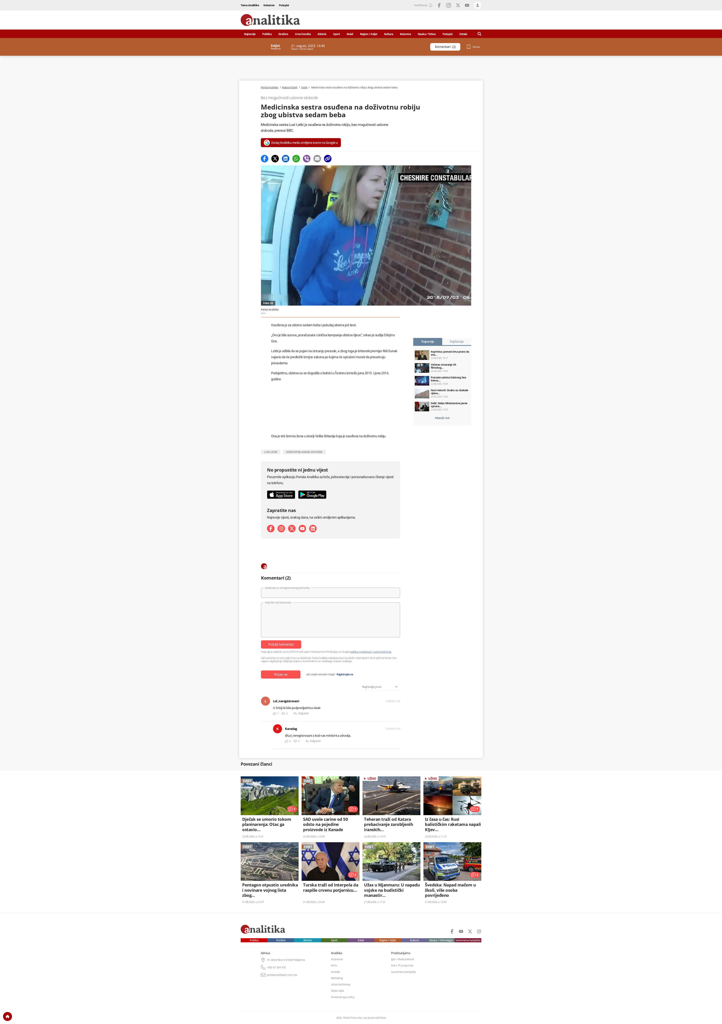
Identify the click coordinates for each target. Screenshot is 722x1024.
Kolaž (350, 34)
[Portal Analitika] (270, 20)
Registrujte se (345, 674)
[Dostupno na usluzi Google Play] (312, 494)
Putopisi (284, 5)
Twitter (458, 5)
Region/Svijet (289, 87)
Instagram (448, 5)
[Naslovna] (7, 1016)
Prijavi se (280, 674)
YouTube (467, 5)
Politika (267, 34)
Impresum (337, 959)
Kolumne (269, 5)
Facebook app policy (343, 997)
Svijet (304, 87)
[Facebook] (264, 158)
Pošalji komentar (281, 644)
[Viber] (306, 158)
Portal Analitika (269, 87)
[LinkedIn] (313, 528)
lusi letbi (270, 452)
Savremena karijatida (467, 940)
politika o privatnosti (361, 652)
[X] (292, 528)
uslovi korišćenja (382, 652)
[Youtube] (302, 528)
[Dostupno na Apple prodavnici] (281, 494)
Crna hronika (303, 34)
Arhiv (334, 965)
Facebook (439, 5)
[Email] (317, 158)
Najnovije (250, 34)
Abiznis (322, 34)
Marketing (337, 978)
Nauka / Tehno (427, 34)
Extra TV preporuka (402, 965)
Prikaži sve (442, 418)
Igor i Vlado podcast (402, 959)
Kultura (388, 34)
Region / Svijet (368, 34)
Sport (336, 34)
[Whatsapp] (296, 158)
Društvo (283, 34)
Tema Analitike (250, 5)
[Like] (274, 713)
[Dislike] (283, 713)
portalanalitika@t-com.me (282, 975)
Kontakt (335, 972)
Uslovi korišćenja (340, 984)
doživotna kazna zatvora (304, 452)
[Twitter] (275, 158)
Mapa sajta (337, 990)
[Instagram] (281, 528)
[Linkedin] (285, 158)
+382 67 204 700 (276, 967)
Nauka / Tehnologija (441, 940)
